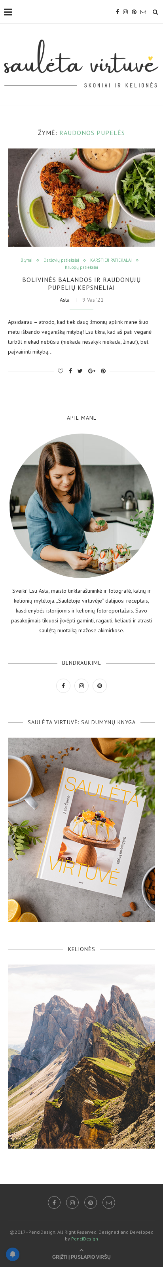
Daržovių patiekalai (61, 260)
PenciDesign (84, 1239)
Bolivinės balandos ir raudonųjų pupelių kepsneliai (81, 283)
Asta (65, 299)
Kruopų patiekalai (81, 267)
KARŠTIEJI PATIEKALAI (111, 260)
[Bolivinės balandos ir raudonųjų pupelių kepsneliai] (81, 197)
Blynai (26, 260)
